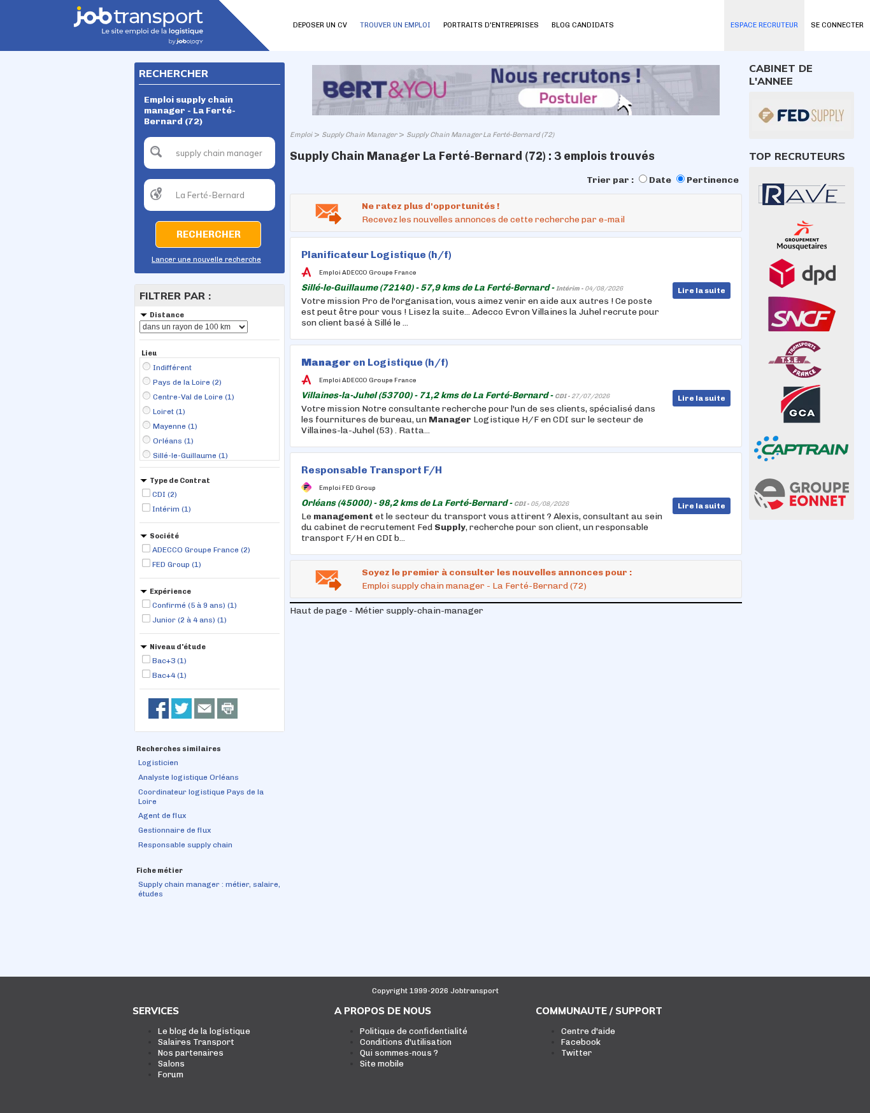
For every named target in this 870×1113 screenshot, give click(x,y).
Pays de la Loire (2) (187, 382)
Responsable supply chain (185, 844)
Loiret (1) (169, 411)
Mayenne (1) (175, 426)
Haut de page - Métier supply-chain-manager (386, 610)
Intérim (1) (171, 509)
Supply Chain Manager (359, 135)
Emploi (301, 135)
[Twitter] (181, 708)
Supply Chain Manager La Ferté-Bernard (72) (480, 135)
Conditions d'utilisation (406, 1042)
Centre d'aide (588, 1031)
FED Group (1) (176, 564)
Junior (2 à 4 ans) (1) (189, 619)
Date (660, 180)
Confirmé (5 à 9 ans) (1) (194, 605)
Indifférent (172, 367)
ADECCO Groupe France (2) (201, 549)
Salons (171, 1063)
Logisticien (158, 762)
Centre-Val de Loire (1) (193, 396)
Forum (170, 1074)
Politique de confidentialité (413, 1031)
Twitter (576, 1053)
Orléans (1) (173, 440)
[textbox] (209, 153)
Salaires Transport (196, 1042)
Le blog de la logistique (204, 1031)
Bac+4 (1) (169, 675)
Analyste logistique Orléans (188, 777)
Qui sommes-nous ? (399, 1053)
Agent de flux (162, 815)
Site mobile (382, 1063)
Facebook (581, 1042)
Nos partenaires (191, 1053)
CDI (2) (164, 494)
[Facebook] (158, 708)
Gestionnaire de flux (174, 830)
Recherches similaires (178, 749)
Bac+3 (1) (169, 660)
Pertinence (713, 180)
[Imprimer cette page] (227, 708)
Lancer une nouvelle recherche (206, 259)
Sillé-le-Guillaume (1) (190, 455)
